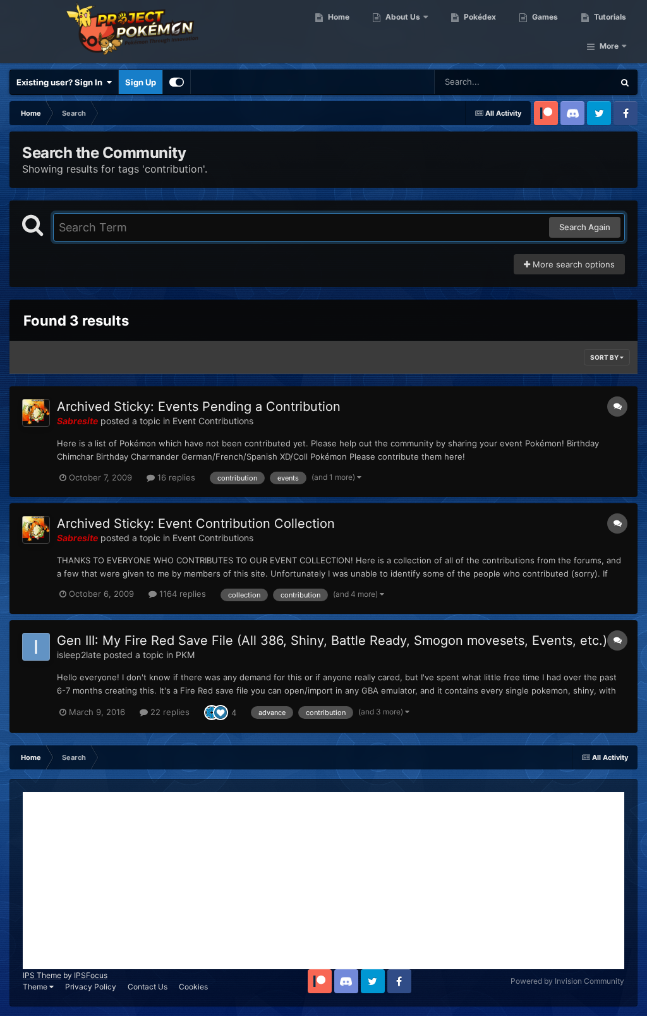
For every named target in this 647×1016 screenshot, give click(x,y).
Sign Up (140, 82)
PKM (185, 654)
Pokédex (479, 16)
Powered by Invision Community (567, 981)
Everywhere (574, 82)
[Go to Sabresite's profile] (36, 413)
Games (544, 16)
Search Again (584, 227)
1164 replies (181, 594)
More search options (572, 264)
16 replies (175, 477)
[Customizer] (176, 82)
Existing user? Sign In (61, 82)
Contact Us (147, 986)
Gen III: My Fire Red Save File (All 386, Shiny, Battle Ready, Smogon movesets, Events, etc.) (332, 640)
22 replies (169, 712)
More (609, 46)
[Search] (625, 82)
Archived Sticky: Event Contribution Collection (196, 523)
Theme (36, 986)
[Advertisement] (323, 880)
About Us (402, 16)
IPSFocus (90, 975)
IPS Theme (42, 975)
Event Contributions (212, 420)
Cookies (193, 986)
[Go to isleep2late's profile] (36, 647)
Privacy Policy (90, 986)
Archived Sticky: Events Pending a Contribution (199, 406)
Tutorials (609, 16)
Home (337, 16)
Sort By (605, 357)
